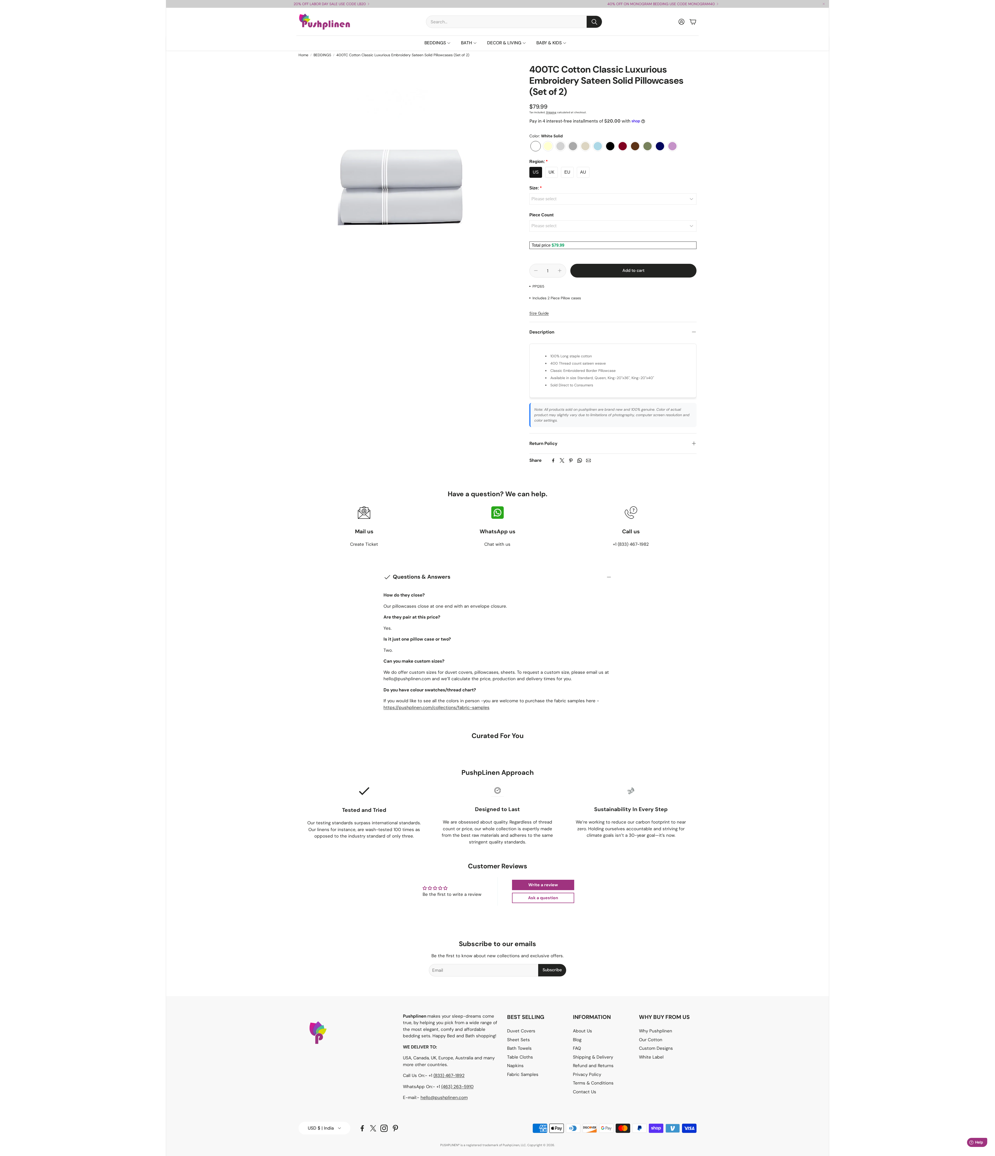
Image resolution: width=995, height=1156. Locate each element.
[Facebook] (553, 460)
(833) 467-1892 (449, 1075)
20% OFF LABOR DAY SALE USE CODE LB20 (330, 4)
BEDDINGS (322, 55)
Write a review (543, 885)
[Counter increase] (559, 270)
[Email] (588, 460)
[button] (514, 22)
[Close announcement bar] (824, 4)
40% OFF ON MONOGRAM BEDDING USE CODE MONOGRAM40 (661, 4)
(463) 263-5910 (457, 1086)
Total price (542, 245)
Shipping (551, 112)
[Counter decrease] (536, 270)
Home (303, 55)
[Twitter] (562, 460)
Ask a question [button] (543, 897)
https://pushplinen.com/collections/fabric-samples (436, 707)
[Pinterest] (570, 460)
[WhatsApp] (579, 460)
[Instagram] (384, 1128)
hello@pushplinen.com (444, 1097)
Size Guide (539, 313)
